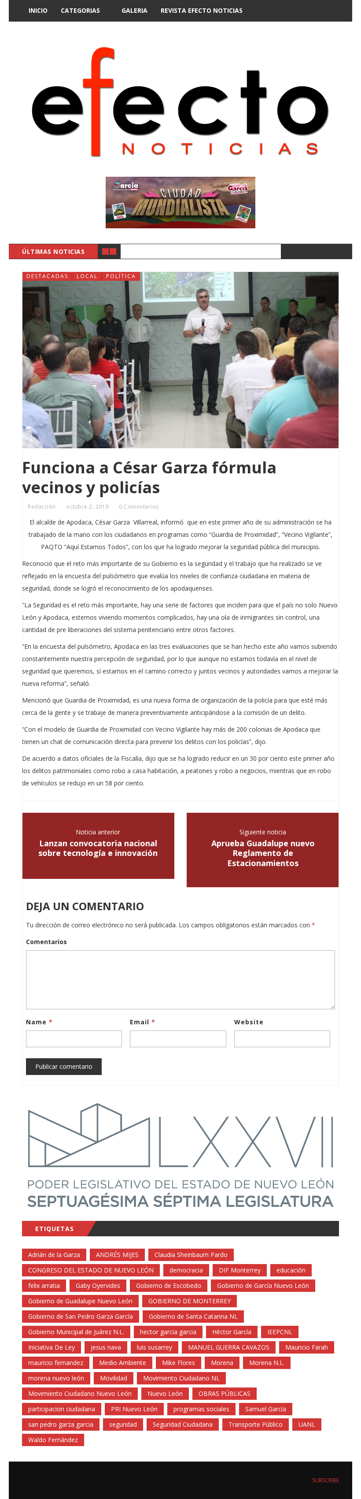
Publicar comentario (63, 1066)
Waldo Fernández (53, 1440)
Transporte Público (255, 1424)
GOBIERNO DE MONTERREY (189, 1301)
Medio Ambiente (122, 1362)
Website (249, 1022)
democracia (186, 1270)
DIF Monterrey (240, 1270)
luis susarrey (154, 1347)
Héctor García (231, 1332)
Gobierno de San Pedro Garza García (80, 1316)
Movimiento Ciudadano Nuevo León (80, 1393)
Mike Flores (178, 1362)
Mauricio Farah (306, 1347)
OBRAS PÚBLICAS (224, 1393)
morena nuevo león (56, 1378)
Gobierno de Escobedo (168, 1285)
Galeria (134, 10)
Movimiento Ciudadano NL (181, 1378)
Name (39, 1022)
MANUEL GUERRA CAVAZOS (228, 1347)
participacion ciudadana (61, 1409)
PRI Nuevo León (134, 1409)
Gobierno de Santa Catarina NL (193, 1316)
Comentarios (46, 941)
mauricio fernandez (55, 1362)
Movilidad (113, 1378)
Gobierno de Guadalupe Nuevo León (80, 1301)
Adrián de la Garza (54, 1254)
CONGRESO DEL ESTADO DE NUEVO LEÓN (91, 1270)
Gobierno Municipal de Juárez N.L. (76, 1332)
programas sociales (201, 1409)
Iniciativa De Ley (51, 1347)
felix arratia (44, 1285)
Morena (222, 1362)
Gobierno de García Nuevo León (263, 1285)
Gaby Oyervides (98, 1285)
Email (142, 1022)
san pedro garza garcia (60, 1424)
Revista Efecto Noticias (202, 10)
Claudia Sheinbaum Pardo (191, 1254)
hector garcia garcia (168, 1332)
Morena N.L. (266, 1362)
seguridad (123, 1424)
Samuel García (265, 1409)
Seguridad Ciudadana (183, 1424)
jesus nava (106, 1347)
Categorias (80, 10)
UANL (306, 1424)
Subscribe (325, 1480)
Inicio (38, 10)
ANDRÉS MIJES (117, 1254)
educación (291, 1270)
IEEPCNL (279, 1332)
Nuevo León (165, 1393)
